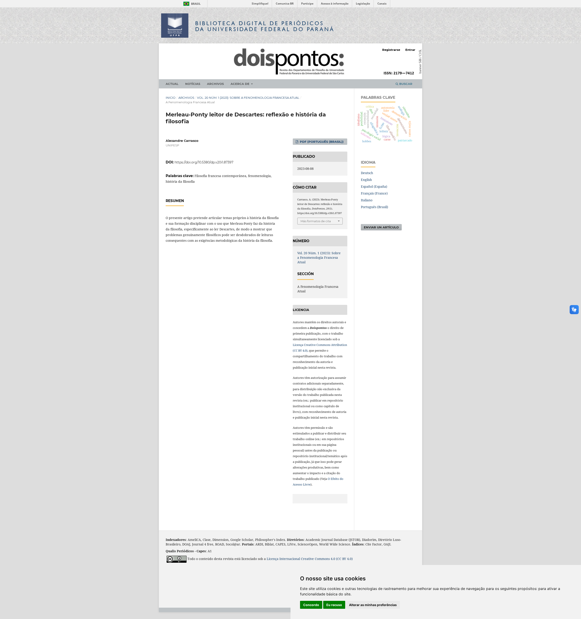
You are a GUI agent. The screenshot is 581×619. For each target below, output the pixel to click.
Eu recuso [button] (334, 605)
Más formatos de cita (315, 221)
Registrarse (391, 50)
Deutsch (367, 173)
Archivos (215, 84)
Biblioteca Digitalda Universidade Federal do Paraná (265, 26)
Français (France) (374, 193)
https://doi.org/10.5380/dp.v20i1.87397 (204, 162)
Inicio (170, 97)
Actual (172, 84)
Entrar (410, 50)
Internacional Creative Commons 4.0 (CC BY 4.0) (316, 559)
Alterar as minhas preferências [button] (373, 605)
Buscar (405, 84)
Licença (273, 559)
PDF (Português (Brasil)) (321, 141)
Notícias (192, 84)
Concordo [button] (311, 605)
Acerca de (240, 84)
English (366, 180)
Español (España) (374, 186)
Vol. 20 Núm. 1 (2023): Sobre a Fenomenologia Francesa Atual (248, 97)
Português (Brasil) (374, 207)
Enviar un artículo (381, 227)
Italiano (366, 200)
